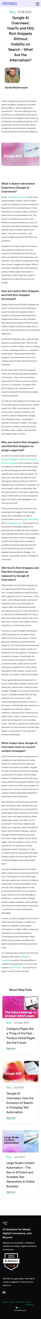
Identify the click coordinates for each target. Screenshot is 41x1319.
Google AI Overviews (17, 197)
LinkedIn (4, 1292)
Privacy (11, 1302)
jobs (22, 1278)
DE (19, 1308)
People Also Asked (30, 519)
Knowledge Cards (13, 523)
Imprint (5, 1302)
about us (6, 1285)
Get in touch (15, 967)
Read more (10, 1048)
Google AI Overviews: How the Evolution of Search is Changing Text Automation (20, 1103)
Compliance (20, 1302)
